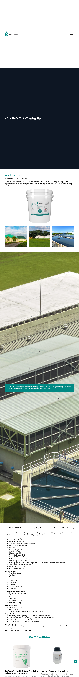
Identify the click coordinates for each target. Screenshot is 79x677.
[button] (71, 33)
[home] (12, 33)
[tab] (15, 528)
